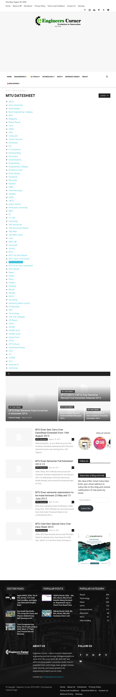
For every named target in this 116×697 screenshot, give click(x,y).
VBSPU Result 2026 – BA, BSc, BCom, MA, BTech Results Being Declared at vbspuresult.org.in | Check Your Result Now (63, 600)
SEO (11, 310)
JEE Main (13, 231)
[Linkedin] (94, 10)
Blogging (13, 118)
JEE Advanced (15, 224)
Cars (11, 125)
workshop (13, 368)
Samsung (13, 299)
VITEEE (12, 357)
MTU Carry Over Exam (19, 258)
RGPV (11, 296)
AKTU (59, 77)
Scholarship (14, 306)
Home (8, 6)
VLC (10, 361)
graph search (15, 204)
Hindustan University (18, 207)
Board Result (14, 122)
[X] (103, 10)
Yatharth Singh (14, 417)
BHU (11, 115)
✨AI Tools (33, 77)
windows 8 (14, 364)
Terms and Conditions (56, 6)
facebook (13, 177)
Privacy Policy (40, 6)
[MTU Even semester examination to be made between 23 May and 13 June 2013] (19, 500)
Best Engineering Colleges (21, 112)
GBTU (11, 200)
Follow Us (84, 461)
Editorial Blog (15, 153)
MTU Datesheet (16, 262)
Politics (12, 282)
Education (13, 156)
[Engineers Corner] (58, 21)
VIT (10, 354)
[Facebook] (85, 10)
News (11, 272)
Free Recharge (15, 190)
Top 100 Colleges (17, 316)
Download (13, 142)
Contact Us (71, 6)
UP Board (13, 320)
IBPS (11, 211)
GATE (11, 197)
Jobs (11, 238)
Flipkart (12, 183)
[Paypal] (99, 10)
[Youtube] (108, 10)
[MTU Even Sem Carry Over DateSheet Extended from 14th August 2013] (19, 437)
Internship (13, 221)
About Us (16, 6)
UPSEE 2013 (14, 330)
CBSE (11, 129)
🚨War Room (12, 83)
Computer (13, 136)
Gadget (12, 194)
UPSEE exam (15, 334)
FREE (11, 187)
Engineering (19, 77)
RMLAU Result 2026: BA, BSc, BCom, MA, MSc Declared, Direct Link (63, 613)
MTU (11, 252)
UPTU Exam (14, 344)
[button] (107, 76)
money (12, 248)
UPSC (11, 323)
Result (85, 77)
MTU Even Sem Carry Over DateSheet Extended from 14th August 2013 (52, 432)
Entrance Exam (71, 77)
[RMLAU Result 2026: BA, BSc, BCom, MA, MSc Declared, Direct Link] (46, 613)
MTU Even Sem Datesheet (21, 265)
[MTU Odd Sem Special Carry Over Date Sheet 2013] (19, 531)
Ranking (12, 286)
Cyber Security (15, 139)
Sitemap (81, 6)
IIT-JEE (12, 217)
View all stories (103, 433)
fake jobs (13, 180)
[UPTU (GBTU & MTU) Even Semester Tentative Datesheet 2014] (97, 411)
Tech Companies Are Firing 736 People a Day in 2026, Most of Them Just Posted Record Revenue (27, 629)
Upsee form (14, 337)
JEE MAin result (16, 235)
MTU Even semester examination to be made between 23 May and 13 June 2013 (54, 495)
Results (12, 293)
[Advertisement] (58, 52)
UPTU (11, 340)
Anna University (16, 105)
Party (11, 279)
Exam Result (14, 173)
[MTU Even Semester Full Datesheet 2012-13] (19, 468)
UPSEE (12, 327)
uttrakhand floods (17, 347)
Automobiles (14, 108)
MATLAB (13, 241)
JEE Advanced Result (18, 228)
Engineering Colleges (18, 166)
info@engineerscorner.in (53, 677)
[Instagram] (89, 10)
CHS (11, 132)
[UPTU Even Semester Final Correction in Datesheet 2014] (32, 398)
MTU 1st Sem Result (18, 255)
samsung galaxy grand (19, 303)
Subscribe (86, 508)
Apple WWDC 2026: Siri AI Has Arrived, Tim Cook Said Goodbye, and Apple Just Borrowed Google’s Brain (27, 600)
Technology (47, 77)
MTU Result (14, 269)
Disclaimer (28, 6)
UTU (11, 351)
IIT (10, 214)
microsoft (13, 245)
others (11, 276)
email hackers (15, 159)
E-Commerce (15, 149)
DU (10, 146)
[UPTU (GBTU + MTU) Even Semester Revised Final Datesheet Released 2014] (84, 389)
